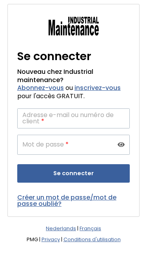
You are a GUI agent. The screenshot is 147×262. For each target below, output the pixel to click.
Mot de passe (45, 144)
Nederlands (61, 228)
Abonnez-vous (40, 87)
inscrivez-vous (97, 87)
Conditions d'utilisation (92, 239)
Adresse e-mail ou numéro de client (68, 118)
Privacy (51, 239)
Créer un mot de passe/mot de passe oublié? (66, 200)
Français (90, 228)
